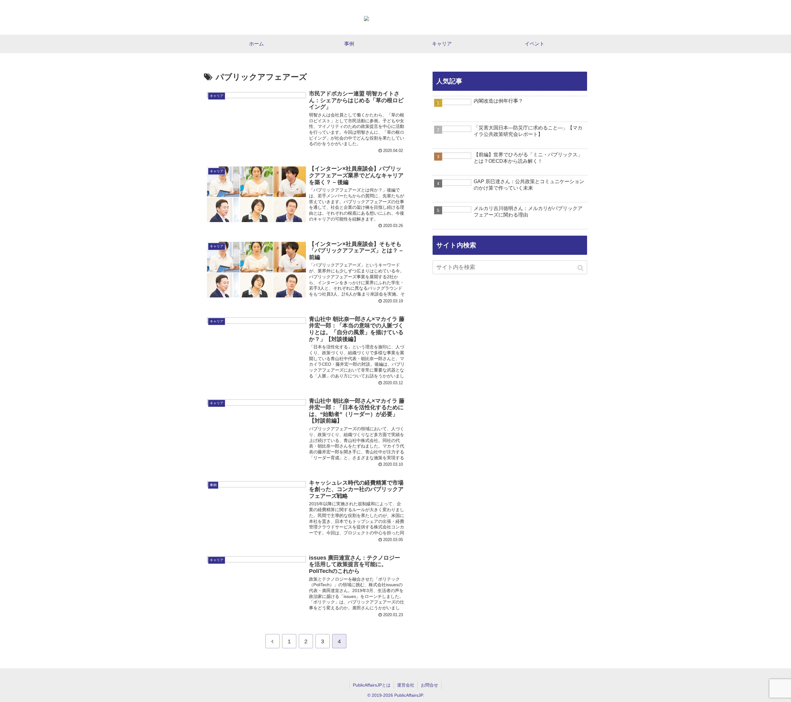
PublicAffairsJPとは (372, 685)
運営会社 (405, 685)
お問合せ (429, 685)
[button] (581, 267)
